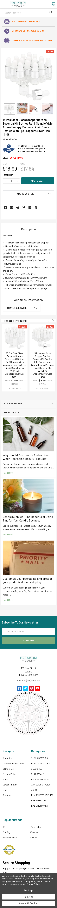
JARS (34, 789)
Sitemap (7, 795)
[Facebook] (5, 207)
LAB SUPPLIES (38, 800)
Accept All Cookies (29, 903)
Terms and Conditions (13, 763)
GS (4, 826)
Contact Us (8, 768)
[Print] (17, 207)
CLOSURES (36, 768)
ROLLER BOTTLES (40, 779)
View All (33, 837)
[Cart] (53, 4)
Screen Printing (10, 784)
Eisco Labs (35, 826)
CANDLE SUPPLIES (41, 784)
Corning (6, 832)
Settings (28, 890)
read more (8, 472)
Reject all (28, 896)
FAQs (5, 779)
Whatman (34, 832)
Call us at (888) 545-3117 (28, 680)
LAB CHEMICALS (39, 805)
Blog (5, 789)
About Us (7, 758)
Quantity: (8, 174)
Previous (49, 320)
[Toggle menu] (4, 4)
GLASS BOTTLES (39, 758)
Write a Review (10, 139)
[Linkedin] (30, 207)
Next (52, 320)
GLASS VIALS (37, 774)
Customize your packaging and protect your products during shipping (27, 580)
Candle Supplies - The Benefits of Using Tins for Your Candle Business (28, 518)
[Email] (11, 207)
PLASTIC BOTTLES (40, 763)
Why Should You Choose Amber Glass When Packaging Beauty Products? (26, 456)
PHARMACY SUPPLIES (42, 795)
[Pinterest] (36, 207)
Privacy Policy (9, 774)
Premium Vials (10, 837)
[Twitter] (23, 207)
